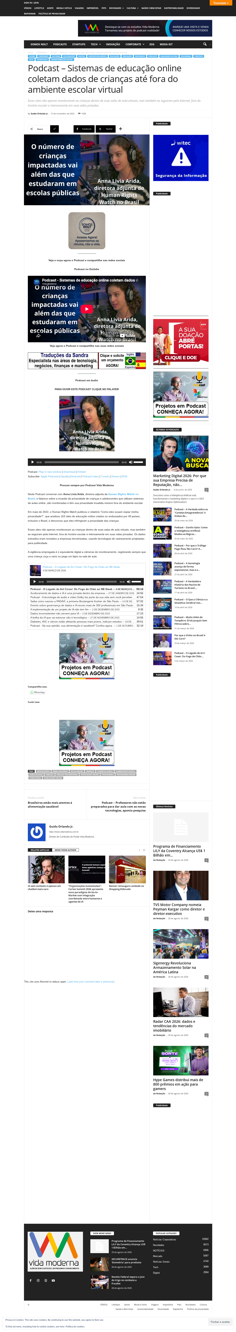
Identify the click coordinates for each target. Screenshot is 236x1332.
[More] (120, 129)
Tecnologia (42, 59)
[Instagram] (39, 1281)
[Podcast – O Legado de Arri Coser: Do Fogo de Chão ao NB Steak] (162, 658)
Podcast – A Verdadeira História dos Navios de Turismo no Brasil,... (187, 585)
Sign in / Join (31, 2)
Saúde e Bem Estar (151, 8)
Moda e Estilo (64, 8)
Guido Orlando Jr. (39, 113)
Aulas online (77, 771)
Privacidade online (90, 774)
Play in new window (50, 471)
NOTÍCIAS (158, 1250)
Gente (50, 8)
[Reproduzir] (32, 462)
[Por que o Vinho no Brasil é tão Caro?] (162, 640)
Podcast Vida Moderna (67, 774)
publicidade (35, 778)
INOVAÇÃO (113, 44)
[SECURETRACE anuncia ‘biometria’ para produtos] (99, 1264)
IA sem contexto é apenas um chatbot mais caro (44, 887)
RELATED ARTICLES (40, 850)
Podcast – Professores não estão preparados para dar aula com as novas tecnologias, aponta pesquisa (118, 806)
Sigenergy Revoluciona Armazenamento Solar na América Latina (174, 967)
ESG (152, 44)
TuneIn (105, 476)
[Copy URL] (61, 129)
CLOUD (54, 52)
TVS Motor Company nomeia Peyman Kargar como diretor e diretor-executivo (179, 909)
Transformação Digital (62, 59)
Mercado (157, 1256)
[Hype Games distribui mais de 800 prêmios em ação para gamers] (181, 1060)
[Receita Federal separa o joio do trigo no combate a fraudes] (99, 1282)
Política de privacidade (52, 13)
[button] (206, 44)
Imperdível (93, 8)
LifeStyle (39, 8)
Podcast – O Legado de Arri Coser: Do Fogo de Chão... (189, 654)
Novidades (115, 8)
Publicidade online (53, 778)
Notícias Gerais (161, 1261)
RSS (124, 476)
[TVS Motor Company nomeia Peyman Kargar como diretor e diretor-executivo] (181, 885)
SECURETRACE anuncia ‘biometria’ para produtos (126, 1260)
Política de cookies (75, 1326)
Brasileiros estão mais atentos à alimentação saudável (50, 804)
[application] (87, 462)
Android (75, 476)
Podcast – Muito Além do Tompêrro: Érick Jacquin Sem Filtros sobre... (190, 620)
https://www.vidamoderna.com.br (64, 832)
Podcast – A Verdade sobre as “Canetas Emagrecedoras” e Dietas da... (191, 513)
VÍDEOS (27, 8)
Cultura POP (69, 56)
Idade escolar (36, 774)
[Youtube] (53, 1281)
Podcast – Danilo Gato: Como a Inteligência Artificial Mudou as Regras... (191, 531)
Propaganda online (126, 774)
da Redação (159, 860)
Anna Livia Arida (60, 771)
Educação (114, 56)
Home (30, 52)
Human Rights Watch (125, 771)
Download (69, 471)
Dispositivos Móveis (97, 56)
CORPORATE (133, 44)
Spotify (65, 476)
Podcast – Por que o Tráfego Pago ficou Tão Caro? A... (190, 547)
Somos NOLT (39, 44)
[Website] (46, 1281)
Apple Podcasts (50, 476)
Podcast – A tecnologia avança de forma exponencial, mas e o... (187, 567)
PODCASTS (60, 44)
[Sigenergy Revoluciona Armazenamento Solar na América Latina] (181, 944)
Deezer (115, 476)
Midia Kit (166, 44)
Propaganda (108, 774)
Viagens (79, 8)
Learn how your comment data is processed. (91, 981)
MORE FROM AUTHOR (65, 850)
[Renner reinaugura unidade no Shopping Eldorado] (127, 869)
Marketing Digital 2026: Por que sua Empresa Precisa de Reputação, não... (179, 480)
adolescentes (43, 771)
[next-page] (144, 850)
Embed (81, 471)
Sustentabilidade (174, 8)
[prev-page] (139, 850)
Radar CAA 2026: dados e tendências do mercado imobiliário (174, 1026)
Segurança (186, 56)
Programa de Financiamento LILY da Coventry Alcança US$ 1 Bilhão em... (179, 851)
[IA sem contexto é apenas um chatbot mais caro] (46, 869)
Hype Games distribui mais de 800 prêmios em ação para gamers (178, 1084)
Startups (78, 44)
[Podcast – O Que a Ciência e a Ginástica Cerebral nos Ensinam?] (162, 605)
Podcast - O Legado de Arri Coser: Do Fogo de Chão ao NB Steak (81, 566)
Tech (94, 44)
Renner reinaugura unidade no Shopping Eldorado (126, 887)
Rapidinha (30, 13)
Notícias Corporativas (164, 1239)
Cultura (131, 8)
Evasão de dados (105, 771)
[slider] (139, 461)
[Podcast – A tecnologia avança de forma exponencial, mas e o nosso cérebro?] (162, 568)
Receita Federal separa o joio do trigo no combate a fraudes (128, 1280)
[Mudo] (131, 462)
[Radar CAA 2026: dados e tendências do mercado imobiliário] (181, 1002)
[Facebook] (31, 1281)
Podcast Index (90, 476)
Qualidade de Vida (169, 56)
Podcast (49, 774)
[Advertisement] (181, 257)
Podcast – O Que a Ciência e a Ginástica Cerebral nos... (191, 601)
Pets (104, 8)
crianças (90, 771)
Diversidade (193, 8)
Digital (81, 56)
